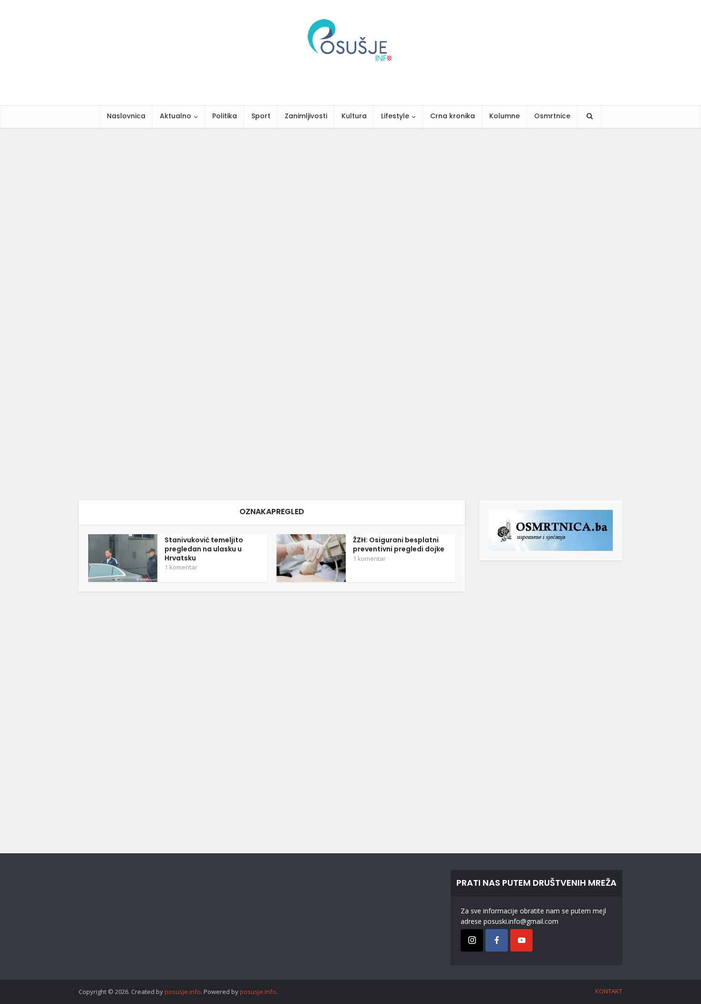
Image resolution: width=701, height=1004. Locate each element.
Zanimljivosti (306, 116)
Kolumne (504, 116)
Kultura (354, 116)
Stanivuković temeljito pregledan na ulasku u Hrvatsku (204, 549)
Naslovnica (126, 116)
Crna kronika (452, 116)
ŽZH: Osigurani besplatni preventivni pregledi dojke (398, 544)
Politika (224, 116)
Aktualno (175, 116)
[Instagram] (472, 940)
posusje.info (183, 991)
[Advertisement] (286, 314)
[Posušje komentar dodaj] (551, 529)
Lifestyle (395, 116)
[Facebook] (496, 940)
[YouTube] (521, 940)
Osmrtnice (552, 116)
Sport (260, 116)
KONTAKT (608, 991)
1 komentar (181, 567)
